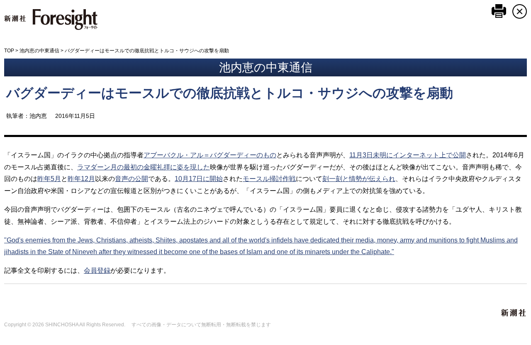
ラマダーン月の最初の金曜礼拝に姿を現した (143, 167)
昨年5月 (49, 178)
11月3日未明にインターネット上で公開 (407, 155)
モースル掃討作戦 (269, 178)
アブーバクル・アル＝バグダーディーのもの (210, 155)
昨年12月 (81, 178)
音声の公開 (131, 178)
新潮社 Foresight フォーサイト (50, 19)
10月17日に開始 (199, 178)
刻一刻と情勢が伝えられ (358, 178)
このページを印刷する (499, 11)
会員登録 (97, 270)
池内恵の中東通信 (39, 51)
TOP (9, 51)
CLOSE (519, 11)
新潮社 (514, 313)
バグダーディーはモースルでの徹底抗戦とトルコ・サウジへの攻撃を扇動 (229, 93)
